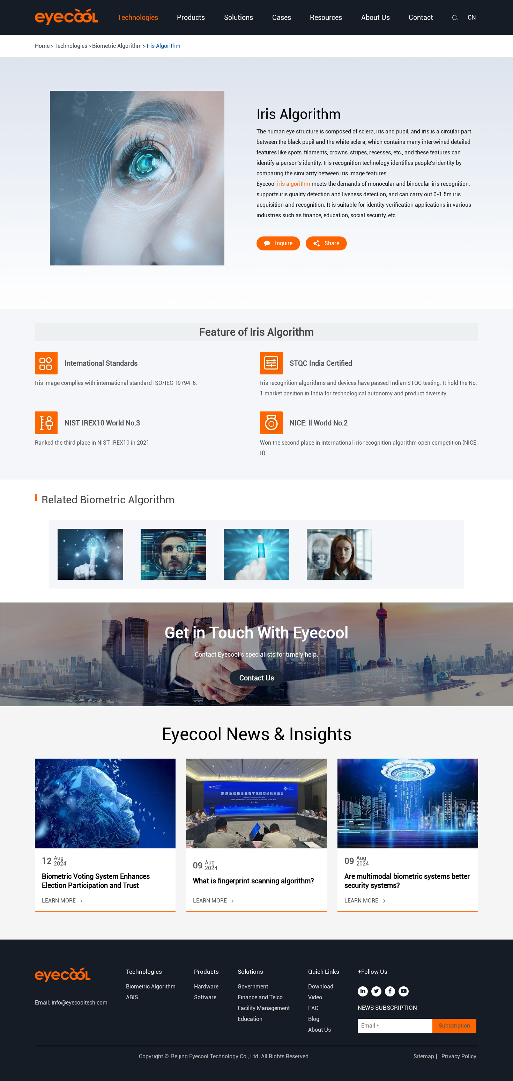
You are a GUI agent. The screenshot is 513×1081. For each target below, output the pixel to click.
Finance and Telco (260, 997)
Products (191, 17)
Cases (281, 17)
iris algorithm (293, 184)
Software (205, 997)
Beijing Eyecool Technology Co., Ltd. (216, 1056)
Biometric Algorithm (117, 46)
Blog (313, 1019)
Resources (326, 17)
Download (320, 986)
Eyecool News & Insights (257, 734)
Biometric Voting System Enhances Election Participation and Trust (96, 881)
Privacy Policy (458, 1056)
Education (250, 1019)
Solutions (238, 17)
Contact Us (256, 678)
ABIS (132, 997)
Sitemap (424, 1056)
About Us (375, 17)
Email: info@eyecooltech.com (71, 1002)
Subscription (454, 1025)
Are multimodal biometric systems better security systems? (407, 881)
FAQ (313, 1008)
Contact (421, 17)
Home (42, 46)
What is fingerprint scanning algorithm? (253, 881)
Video (315, 997)
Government (253, 986)
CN (472, 17)
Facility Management (264, 1008)
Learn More (59, 900)
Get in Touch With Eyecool (256, 632)
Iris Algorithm (163, 46)
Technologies (138, 17)
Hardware (206, 986)
